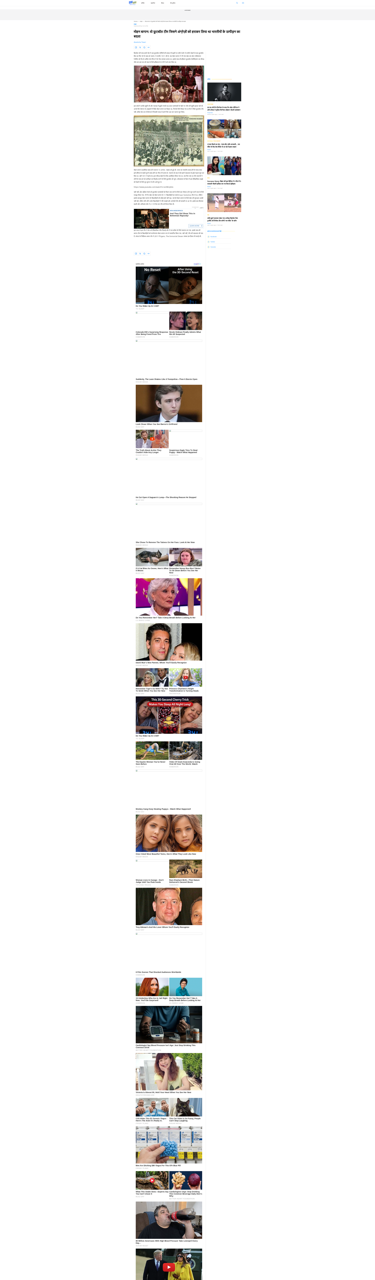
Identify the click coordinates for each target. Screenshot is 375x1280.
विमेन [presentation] (208, 178)
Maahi (209, 149)
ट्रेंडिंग (143, 3)
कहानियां (153, 3)
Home (136, 21)
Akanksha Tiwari (140, 42)
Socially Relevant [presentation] (214, 141)
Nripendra (210, 112)
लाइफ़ (141, 21)
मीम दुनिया (172, 3)
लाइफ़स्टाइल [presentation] (210, 104)
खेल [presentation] (208, 215)
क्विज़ (162, 3)
